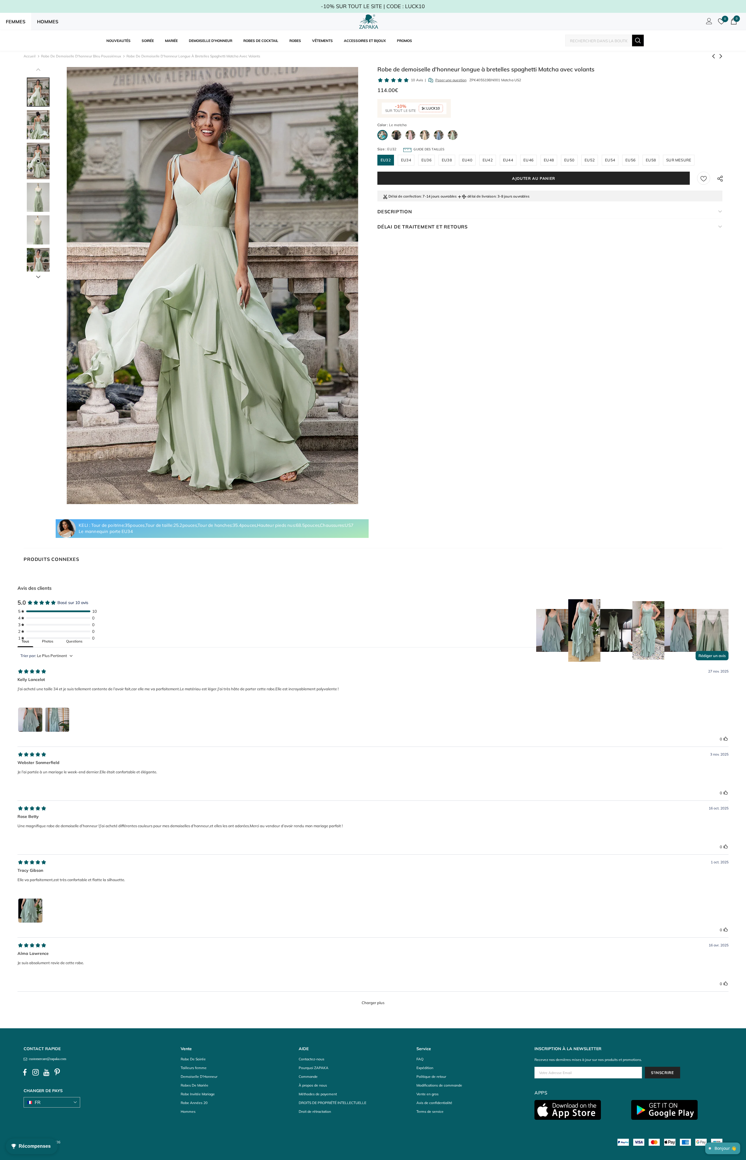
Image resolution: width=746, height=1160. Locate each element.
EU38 (447, 160)
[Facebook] (25, 1072)
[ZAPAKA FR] (368, 21)
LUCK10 (432, 108)
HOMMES (47, 21)
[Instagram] (35, 1072)
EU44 (508, 160)
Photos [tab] (47, 641)
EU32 (386, 160)
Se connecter (708, 23)
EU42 (488, 160)
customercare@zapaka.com (46, 1059)
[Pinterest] (57, 1072)
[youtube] (46, 1072)
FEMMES (15, 21)
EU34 (406, 160)
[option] (212, 285)
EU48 (549, 160)
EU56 (630, 160)
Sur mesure (678, 160)
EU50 (569, 160)
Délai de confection (404, 196)
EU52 (590, 160)
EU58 (651, 160)
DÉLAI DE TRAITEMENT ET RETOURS (422, 227)
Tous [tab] (25, 641)
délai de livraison (481, 196)
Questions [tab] (74, 641)
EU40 (467, 160)
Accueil (30, 56)
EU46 (528, 160)
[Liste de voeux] (703, 178)
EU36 (426, 160)
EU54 (610, 160)
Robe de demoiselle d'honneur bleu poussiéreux (81, 56)
